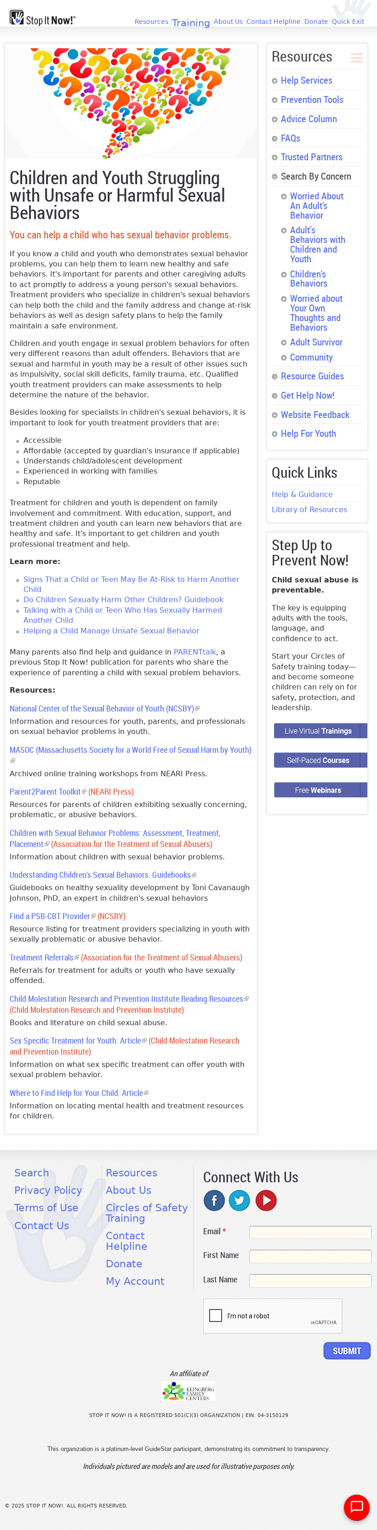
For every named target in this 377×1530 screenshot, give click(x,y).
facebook (214, 1200)
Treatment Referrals (44, 957)
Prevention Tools (312, 99)
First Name (221, 1255)
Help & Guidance (302, 494)
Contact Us (41, 1225)
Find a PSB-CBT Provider (53, 916)
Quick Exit (348, 21)
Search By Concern (316, 175)
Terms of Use (46, 1208)
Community (311, 356)
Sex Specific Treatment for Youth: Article (78, 1040)
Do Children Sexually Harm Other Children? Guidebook (123, 599)
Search (31, 1173)
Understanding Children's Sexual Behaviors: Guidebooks (103, 874)
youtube (265, 1200)
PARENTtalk (195, 652)
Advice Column (309, 118)
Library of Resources (309, 509)
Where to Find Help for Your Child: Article (79, 1093)
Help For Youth (308, 433)
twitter (239, 1200)
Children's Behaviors (308, 278)
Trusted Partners (312, 156)
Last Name (220, 1279)
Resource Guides (312, 375)
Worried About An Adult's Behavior (316, 205)
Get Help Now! (308, 395)
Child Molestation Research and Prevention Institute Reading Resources (129, 999)
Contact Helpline (273, 21)
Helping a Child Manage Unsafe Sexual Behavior (111, 631)
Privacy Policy (48, 1190)
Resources (151, 21)
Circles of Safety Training (147, 1213)
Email (214, 1231)
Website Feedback (315, 414)
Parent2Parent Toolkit (48, 791)
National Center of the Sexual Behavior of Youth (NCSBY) (105, 708)
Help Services (306, 79)
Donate (316, 21)
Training (191, 23)
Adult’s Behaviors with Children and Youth (317, 244)
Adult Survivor (316, 341)
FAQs (290, 137)
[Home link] (42, 18)
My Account (135, 1281)
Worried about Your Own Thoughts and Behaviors (316, 312)
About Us (228, 21)
